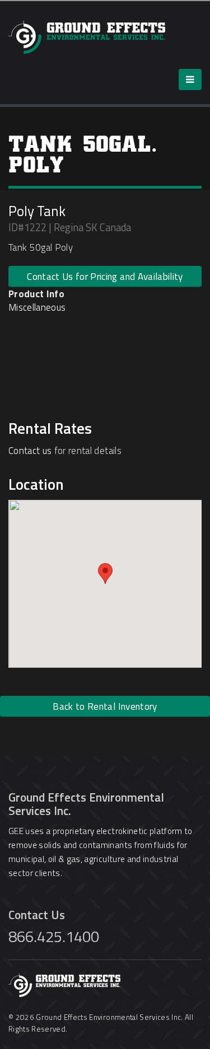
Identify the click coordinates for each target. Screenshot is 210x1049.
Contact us (30, 450)
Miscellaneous (37, 307)
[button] (105, 573)
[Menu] (190, 79)
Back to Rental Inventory (105, 706)
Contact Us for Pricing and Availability (105, 276)
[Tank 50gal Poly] (11, 338)
